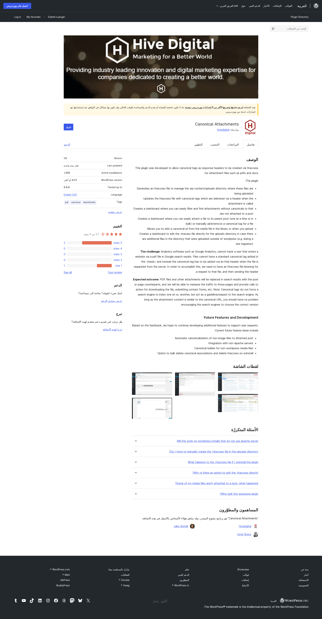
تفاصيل (251, 144)
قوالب (246, 574)
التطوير (198, 144)
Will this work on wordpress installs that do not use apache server (217, 441)
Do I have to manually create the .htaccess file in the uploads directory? (213, 451)
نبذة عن (305, 569)
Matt (66, 574)
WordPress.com (59, 569)
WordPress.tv (180, 585)
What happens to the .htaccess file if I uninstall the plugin (223, 462)
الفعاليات (125, 574)
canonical (75, 202)
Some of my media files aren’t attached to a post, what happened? (216, 483)
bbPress (65, 580)
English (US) (70, 194)
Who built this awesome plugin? (239, 494)
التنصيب (214, 144)
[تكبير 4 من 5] (167, 377)
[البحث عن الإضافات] (273, 28)
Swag (124, 585)
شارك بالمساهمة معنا (119, 569)
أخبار (306, 574)
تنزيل (68, 127)
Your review (115, 272)
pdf (66, 202)
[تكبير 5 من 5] (167, 402)
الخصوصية (304, 585)
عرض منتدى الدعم (111, 301)
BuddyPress (63, 585)
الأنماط (245, 585)
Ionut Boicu (244, 534)
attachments (89, 202)
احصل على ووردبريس (17, 5)
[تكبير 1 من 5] (253, 377)
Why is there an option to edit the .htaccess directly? (225, 472)
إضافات (245, 580)
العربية (274, 601)
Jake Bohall (181, 526)
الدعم (67, 144)
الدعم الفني (183, 574)
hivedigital (223, 129)
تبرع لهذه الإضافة (112, 329)
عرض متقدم (115, 212)
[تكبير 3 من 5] (210, 377)
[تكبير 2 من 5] (253, 398)
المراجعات (233, 144)
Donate (123, 580)
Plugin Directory (300, 16)
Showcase (243, 569)
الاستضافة (304, 580)
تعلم (187, 569)
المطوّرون (184, 580)
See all (68, 272)
